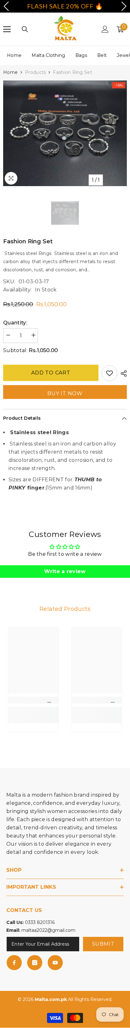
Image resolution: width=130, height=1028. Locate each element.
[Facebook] (14, 962)
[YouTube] (55, 962)
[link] (33, 700)
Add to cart (50, 373)
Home (14, 55)
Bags (81, 55)
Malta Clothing (48, 55)
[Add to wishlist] (109, 373)
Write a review (65, 571)
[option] (65, 133)
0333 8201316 (40, 922)
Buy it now (65, 393)
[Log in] (105, 29)
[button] (6, 6)
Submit (103, 944)
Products (35, 72)
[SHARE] (122, 373)
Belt (102, 55)
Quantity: (15, 323)
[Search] (25, 29)
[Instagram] (35, 962)
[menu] (7, 29)
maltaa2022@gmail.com (48, 930)
